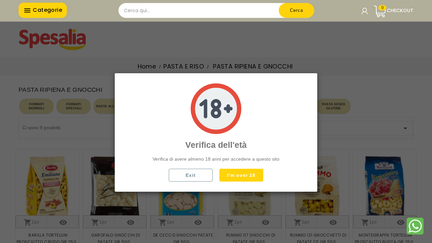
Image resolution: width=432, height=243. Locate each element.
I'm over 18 (241, 175)
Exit (191, 175)
